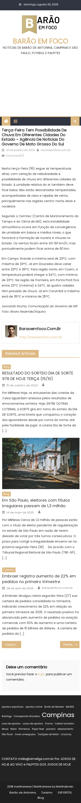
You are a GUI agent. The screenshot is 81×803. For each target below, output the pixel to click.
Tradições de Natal (48, 734)
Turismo (8, 570)
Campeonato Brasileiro (27, 716)
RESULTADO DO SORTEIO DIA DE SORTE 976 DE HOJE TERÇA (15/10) (37, 375)
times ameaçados (25, 734)
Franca (49, 723)
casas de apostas (33, 723)
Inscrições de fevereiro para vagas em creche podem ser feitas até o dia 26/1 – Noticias (14, 644)
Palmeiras (24, 729)
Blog (6, 367)
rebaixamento (65, 729)
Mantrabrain (64, 786)
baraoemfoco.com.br (56, 150)
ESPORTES (65, 793)
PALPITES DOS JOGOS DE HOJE (48, 764)
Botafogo (7, 716)
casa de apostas (11, 723)
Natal (13, 729)
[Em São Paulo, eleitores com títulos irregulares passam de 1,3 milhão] (40, 463)
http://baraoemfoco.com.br (40, 337)
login (41, 674)
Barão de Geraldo (54, 706)
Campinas (58, 714)
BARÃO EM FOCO (40, 41)
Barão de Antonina (23, 793)
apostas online (33, 706)
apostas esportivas (13, 706)
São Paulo (7, 734)
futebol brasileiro (64, 723)
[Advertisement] (40, 84)
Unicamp (66, 734)
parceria (51, 729)
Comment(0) (15, 156)
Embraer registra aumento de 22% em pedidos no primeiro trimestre (39, 578)
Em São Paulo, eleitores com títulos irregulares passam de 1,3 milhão (36, 502)
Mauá (5, 729)
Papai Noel (38, 729)
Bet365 (70, 706)
